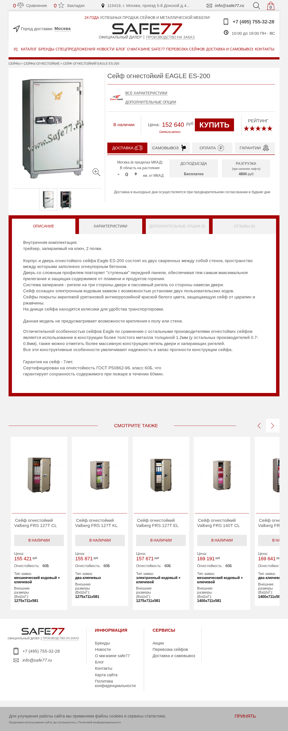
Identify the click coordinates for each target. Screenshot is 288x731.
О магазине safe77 (112, 656)
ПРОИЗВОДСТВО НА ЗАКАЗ (61, 638)
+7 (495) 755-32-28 (252, 22)
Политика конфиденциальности (115, 683)
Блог (121, 49)
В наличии (39, 540)
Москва (62, 28)
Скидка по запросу (170, 131)
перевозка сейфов (185, 49)
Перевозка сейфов (170, 649)
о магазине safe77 (146, 49)
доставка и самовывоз (229, 49)
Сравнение (30, 6)
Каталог (28, 49)
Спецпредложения (75, 49)
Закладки (69, 6)
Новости (106, 49)
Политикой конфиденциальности (99, 722)
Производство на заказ (170, 37)
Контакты (103, 668)
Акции (158, 643)
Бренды (46, 49)
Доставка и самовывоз (174, 656)
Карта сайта (106, 675)
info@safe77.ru (229, 5)
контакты (264, 49)
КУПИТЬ (214, 125)
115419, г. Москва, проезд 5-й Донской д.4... (148, 5)
